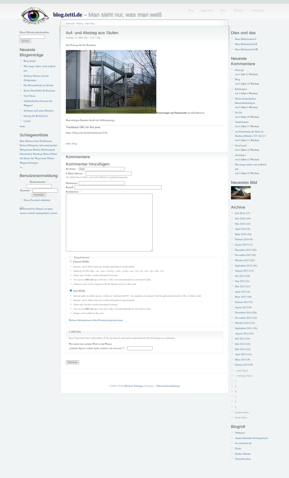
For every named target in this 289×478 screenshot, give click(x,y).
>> (21, 167)
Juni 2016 (240, 218)
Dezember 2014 (243, 312)
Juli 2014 (240, 338)
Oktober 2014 (242, 323)
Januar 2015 (241, 307)
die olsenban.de (243, 443)
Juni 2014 (240, 344)
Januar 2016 (241, 244)
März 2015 (241, 296)
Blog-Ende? (30, 61)
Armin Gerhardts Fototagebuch (251, 438)
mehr (22, 126)
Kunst (27, 158)
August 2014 (242, 333)
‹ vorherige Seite (243, 375)
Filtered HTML (81, 261)
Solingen (238, 10)
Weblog (79, 23)
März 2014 (241, 359)
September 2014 (243, 328)
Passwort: (26, 190)
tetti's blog (90, 23)
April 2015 (241, 291)
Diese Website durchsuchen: (35, 32)
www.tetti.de (257, 10)
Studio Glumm (242, 453)
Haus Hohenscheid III (246, 49)
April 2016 (241, 229)
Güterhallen (26, 154)
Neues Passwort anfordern (37, 200)
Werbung (37, 154)
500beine (240, 432)
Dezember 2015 (243, 250)
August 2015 (242, 270)
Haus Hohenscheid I (245, 39)
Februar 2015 (242, 302)
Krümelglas (241, 89)
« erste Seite (241, 370)
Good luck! (241, 145)
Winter (50, 158)
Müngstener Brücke (30, 149)
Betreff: (70, 187)
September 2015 (243, 265)
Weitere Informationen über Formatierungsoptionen (96, 320)
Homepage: (72, 183)
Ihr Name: (72, 169)
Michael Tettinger (133, 386)
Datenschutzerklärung (168, 386)
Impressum (207, 10)
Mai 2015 (240, 286)
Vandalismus (242, 122)
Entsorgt (239, 70)
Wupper (24, 162)
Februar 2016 (242, 239)
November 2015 (243, 255)
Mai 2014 (240, 349)
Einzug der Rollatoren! (36, 116)
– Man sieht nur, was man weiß (107, 14)
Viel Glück (29, 96)
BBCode (89, 279)
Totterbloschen (243, 459)
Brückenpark (48, 149)
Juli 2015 (240, 276)
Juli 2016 (240, 213)
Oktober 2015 (242, 260)
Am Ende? (240, 155)
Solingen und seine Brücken (39, 110)
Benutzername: (39, 181)
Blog (191, 10)
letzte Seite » (242, 417)
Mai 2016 (240, 223)
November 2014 (243, 317)
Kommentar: (73, 191)
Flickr (238, 448)
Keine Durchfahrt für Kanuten (39, 90)
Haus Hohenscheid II (246, 44)
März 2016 (241, 234)
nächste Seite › (242, 412)
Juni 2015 (240, 281)
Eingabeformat (82, 257)
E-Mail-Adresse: (75, 173)
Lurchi (27, 121)
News (223, 10)
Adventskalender (48, 145)
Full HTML (79, 291)
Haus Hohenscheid (30, 141)
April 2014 (241, 354)
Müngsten (33, 145)
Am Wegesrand (38, 158)
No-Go (238, 112)
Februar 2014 (242, 364)
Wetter (46, 154)
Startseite (70, 23)
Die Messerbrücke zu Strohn (38, 85)
